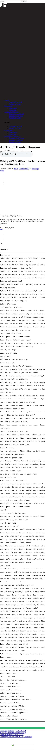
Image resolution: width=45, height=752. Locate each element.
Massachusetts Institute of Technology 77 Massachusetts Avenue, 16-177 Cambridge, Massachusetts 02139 (13, 735)
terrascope (35, 169)
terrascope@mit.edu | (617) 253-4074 (13, 731)
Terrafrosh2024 (24, 169)
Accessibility (27, 737)
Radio (16, 169)
